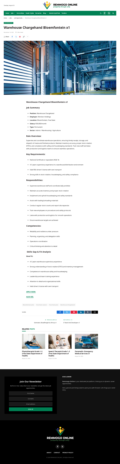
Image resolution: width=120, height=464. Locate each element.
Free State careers (41, 305)
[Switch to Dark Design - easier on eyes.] (101, 13)
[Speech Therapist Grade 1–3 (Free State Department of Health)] (60, 341)
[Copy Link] (23, 36)
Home (7, 13)
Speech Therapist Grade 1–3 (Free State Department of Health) (59, 353)
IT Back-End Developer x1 (71, 323)
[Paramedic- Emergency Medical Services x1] (86, 341)
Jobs (12, 13)
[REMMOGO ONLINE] (60, 5)
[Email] (7, 123)
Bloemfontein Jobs (28, 305)
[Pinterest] (7, 118)
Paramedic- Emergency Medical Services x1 (84, 352)
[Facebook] (7, 104)
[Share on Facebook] (12, 36)
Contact (57, 452)
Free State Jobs (53, 305)
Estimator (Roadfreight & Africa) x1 (45, 323)
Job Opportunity (8, 23)
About (49, 452)
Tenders (64, 13)
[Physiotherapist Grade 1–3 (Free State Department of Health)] (33, 341)
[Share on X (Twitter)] (16, 36)
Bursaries (38, 13)
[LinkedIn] (7, 113)
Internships (20, 13)
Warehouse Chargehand (67, 305)
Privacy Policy (67, 452)
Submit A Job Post (54, 13)
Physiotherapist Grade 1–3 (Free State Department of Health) (32, 353)
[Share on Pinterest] (20, 36)
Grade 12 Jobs (30, 13)
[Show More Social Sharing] (27, 36)
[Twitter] (7, 109)
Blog (44, 13)
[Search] (113, 13)
